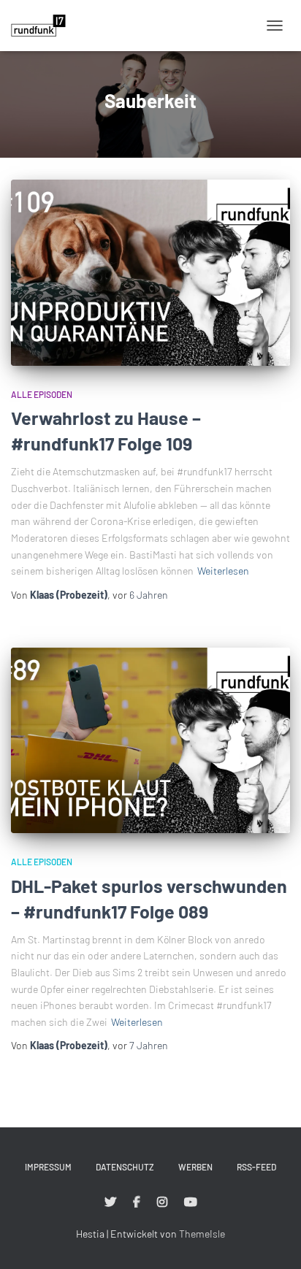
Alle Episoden (41, 394)
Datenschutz (125, 1167)
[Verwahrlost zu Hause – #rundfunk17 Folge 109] (150, 273)
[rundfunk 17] (44, 25)
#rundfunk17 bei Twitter (110, 1202)
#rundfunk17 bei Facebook (137, 1202)
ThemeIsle (202, 1233)
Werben (195, 1167)
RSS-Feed (256, 1167)
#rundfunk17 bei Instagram (162, 1202)
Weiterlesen (223, 570)
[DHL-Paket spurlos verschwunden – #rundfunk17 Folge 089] (150, 741)
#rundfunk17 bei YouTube (191, 1202)
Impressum (48, 1167)
